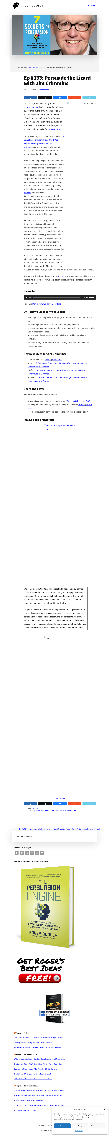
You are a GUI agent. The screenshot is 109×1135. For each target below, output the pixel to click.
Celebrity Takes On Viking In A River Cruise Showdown (33, 1042)
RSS (88, 401)
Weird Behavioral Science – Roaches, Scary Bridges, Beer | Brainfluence (39, 1059)
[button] (105, 1109)
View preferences (97, 1126)
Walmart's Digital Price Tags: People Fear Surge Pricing (33, 1079)
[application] (60, 297)
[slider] (92, 297)
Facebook (57, 359)
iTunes (69, 401)
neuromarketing (31, 107)
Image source (60, 798)
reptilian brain (55, 129)
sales (76, 810)
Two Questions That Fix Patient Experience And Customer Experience (38, 1047)
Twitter (48, 359)
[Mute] (87, 297)
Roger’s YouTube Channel (26, 1054)
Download (56, 304)
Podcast (36, 808)
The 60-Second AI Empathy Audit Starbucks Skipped (32, 1074)
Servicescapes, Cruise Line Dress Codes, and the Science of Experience (39, 1105)
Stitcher (76, 401)
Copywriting (39, 810)
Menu (93, 5)
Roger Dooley (28, 6)
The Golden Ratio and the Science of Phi (28, 1110)
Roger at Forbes (22, 1033)
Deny (80, 1126)
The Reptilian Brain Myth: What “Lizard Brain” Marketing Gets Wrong (38, 1095)
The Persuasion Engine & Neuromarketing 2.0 (30, 1100)
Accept (62, 1126)
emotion (27, 193)
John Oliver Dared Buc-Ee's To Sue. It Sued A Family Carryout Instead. (38, 1037)
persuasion (69, 810)
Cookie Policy (79, 1131)
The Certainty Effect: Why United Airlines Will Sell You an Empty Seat (38, 1064)
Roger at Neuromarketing (26, 1086)
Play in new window (41, 304)
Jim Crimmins (49, 810)
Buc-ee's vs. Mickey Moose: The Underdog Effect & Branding (35, 1069)
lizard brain (59, 810)
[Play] (26, 297)
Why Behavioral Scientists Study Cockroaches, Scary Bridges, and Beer (39, 1090)
